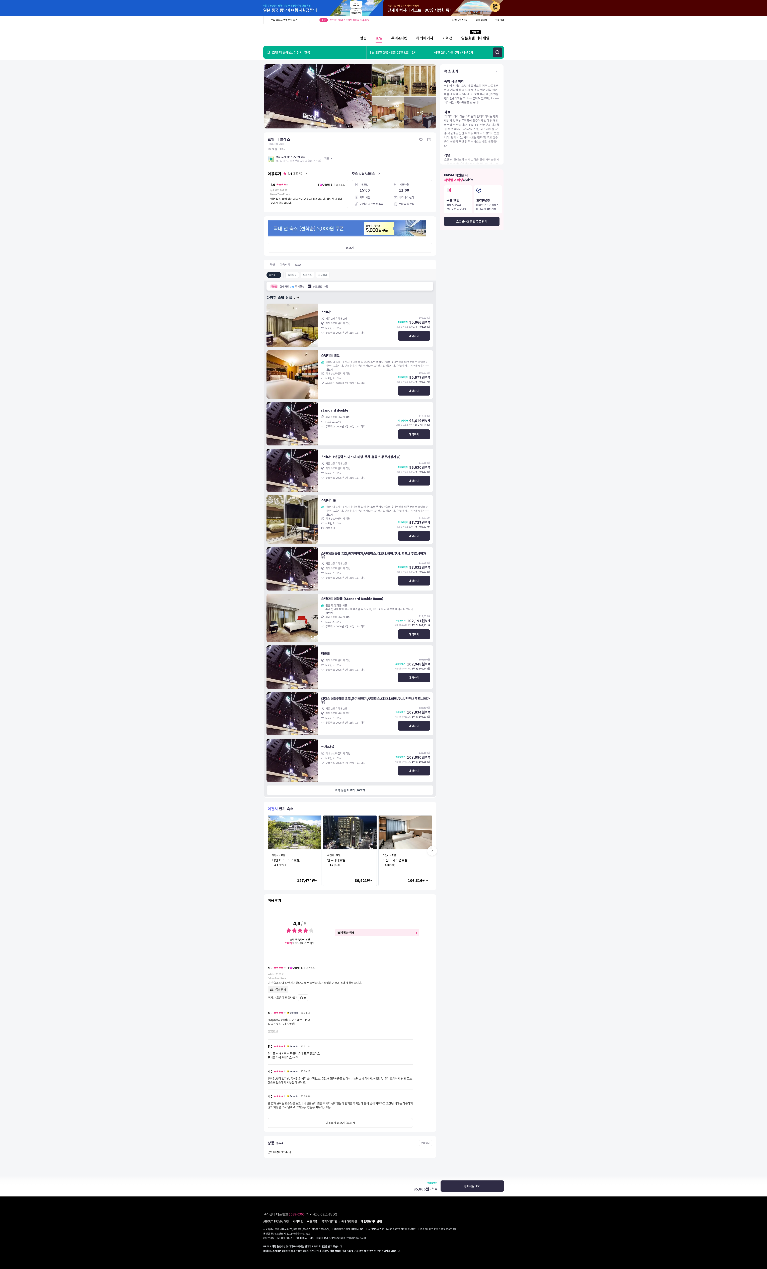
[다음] (432, 851)
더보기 (350, 248)
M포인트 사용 (320, 286)
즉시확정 (292, 275)
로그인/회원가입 (460, 20)
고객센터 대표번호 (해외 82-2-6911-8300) (300, 1214)
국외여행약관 (329, 1221)
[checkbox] (309, 286)
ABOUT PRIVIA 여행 (276, 1221)
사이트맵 (298, 1221)
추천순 (272, 275)
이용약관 (312, 1221)
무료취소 (307, 275)
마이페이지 (481, 20)
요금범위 (322, 275)
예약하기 (414, 336)
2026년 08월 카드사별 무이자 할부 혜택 (349, 20)
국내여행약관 (349, 1221)
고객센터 (499, 20)
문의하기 (425, 1143)
